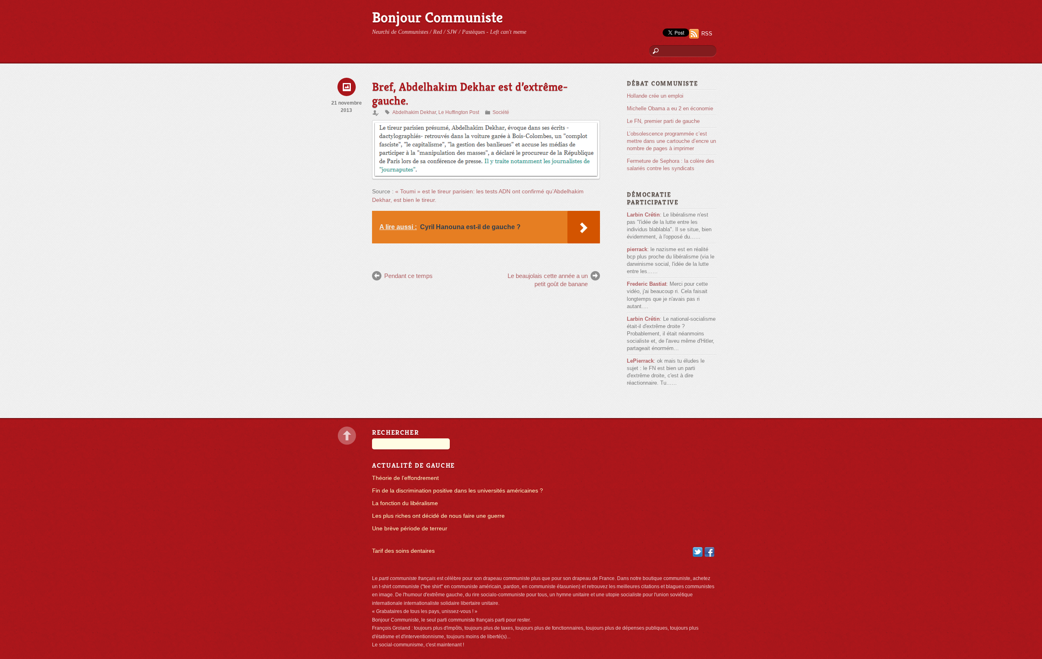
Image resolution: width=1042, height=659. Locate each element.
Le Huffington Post (458, 112)
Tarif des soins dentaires (403, 551)
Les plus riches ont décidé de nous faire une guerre (438, 516)
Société (501, 112)
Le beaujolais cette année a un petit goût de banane (548, 279)
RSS (706, 34)
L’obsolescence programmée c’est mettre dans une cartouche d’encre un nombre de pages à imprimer (671, 141)
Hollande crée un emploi (655, 96)
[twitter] (698, 552)
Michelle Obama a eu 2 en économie (670, 108)
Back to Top (347, 436)
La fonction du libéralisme (405, 503)
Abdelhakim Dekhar (414, 112)
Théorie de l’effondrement (405, 478)
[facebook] (709, 552)
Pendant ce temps (408, 275)
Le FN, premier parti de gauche (663, 121)
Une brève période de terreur (409, 528)
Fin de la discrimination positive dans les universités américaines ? (457, 491)
